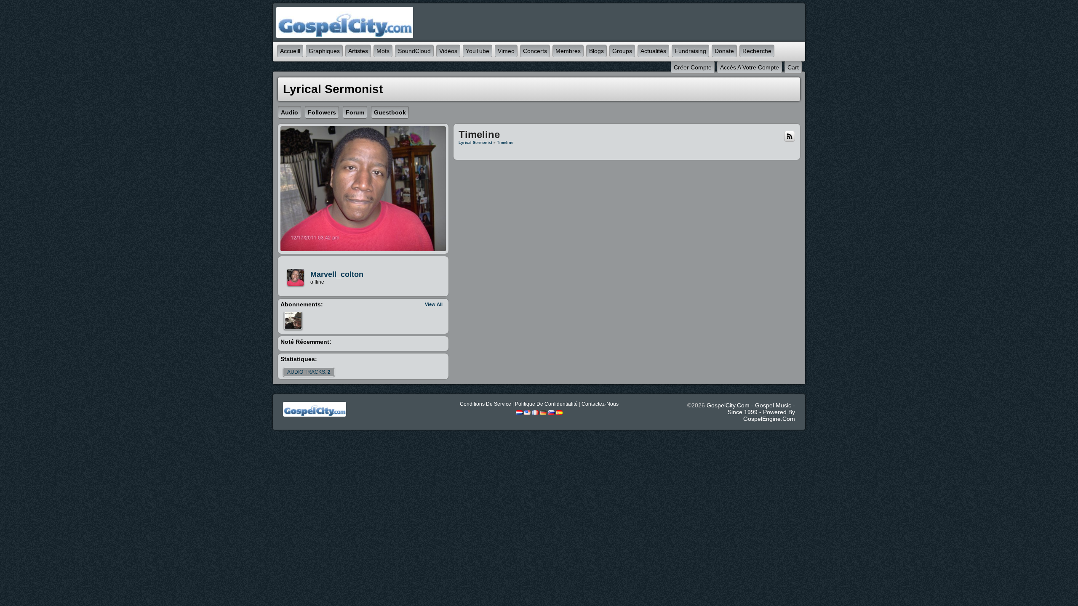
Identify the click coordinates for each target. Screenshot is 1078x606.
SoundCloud (414, 51)
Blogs (596, 51)
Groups (622, 51)
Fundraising (690, 51)
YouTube (477, 51)
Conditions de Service (485, 404)
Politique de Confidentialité (546, 404)
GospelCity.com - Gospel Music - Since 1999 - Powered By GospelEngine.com (751, 412)
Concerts (535, 51)
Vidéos (448, 51)
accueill (290, 51)
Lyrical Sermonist (475, 143)
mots (383, 51)
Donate (724, 51)
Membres (568, 51)
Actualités (653, 51)
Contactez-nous (600, 404)
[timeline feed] (789, 136)
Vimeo (506, 51)
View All (434, 304)
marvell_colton (336, 274)
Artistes (358, 51)
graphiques (324, 51)
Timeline (505, 143)
